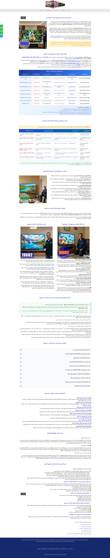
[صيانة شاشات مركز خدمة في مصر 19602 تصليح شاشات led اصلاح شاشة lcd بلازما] (55, 4)
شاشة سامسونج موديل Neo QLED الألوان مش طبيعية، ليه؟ (55, 370)
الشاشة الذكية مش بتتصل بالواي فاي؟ (55, 386)
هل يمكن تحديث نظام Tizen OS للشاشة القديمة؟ (55, 361)
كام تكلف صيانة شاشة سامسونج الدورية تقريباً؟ (55, 378)
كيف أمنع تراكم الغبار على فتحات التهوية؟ (55, 357)
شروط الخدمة (57, 548)
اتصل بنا (38, 548)
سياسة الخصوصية (44, 548)
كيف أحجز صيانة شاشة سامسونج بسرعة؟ (55, 349)
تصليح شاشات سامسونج (79, 60)
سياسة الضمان (51, 548)
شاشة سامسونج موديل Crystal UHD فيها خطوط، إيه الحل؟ (55, 353)
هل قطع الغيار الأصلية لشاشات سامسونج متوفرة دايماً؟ (55, 374)
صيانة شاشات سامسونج (63, 37)
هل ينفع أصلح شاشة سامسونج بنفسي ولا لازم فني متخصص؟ (55, 382)
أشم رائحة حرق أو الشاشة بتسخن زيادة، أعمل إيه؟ (55, 366)
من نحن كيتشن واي (64, 548)
